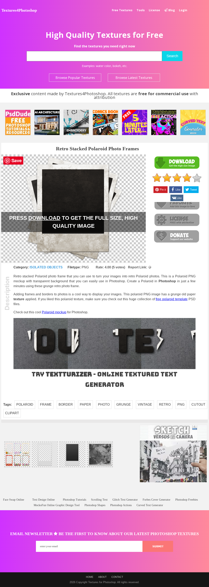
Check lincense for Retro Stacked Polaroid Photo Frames (177, 220)
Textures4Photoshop (19, 10)
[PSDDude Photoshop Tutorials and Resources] (18, 122)
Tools (141, 10)
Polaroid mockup (54, 312)
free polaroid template (172, 299)
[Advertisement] (104, 493)
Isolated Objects (46, 267)
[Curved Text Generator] (193, 122)
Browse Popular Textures (75, 77)
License (154, 10)
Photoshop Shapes (94, 505)
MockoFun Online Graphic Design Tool (57, 505)
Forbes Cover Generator (156, 499)
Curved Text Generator (150, 505)
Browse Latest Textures (134, 77)
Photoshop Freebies (186, 499)
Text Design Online (43, 499)
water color (103, 66)
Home (89, 577)
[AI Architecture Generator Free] (47, 122)
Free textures (122, 10)
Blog (171, 10)
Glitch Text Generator (125, 499)
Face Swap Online (13, 499)
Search (172, 56)
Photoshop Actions (121, 505)
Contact (117, 577)
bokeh (117, 66)
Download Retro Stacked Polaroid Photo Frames (177, 162)
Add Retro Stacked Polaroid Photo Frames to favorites (177, 203)
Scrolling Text (99, 499)
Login (183, 10)
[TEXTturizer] (104, 368)
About (102, 577)
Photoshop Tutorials (74, 499)
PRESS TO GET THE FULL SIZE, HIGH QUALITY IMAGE (73, 222)
